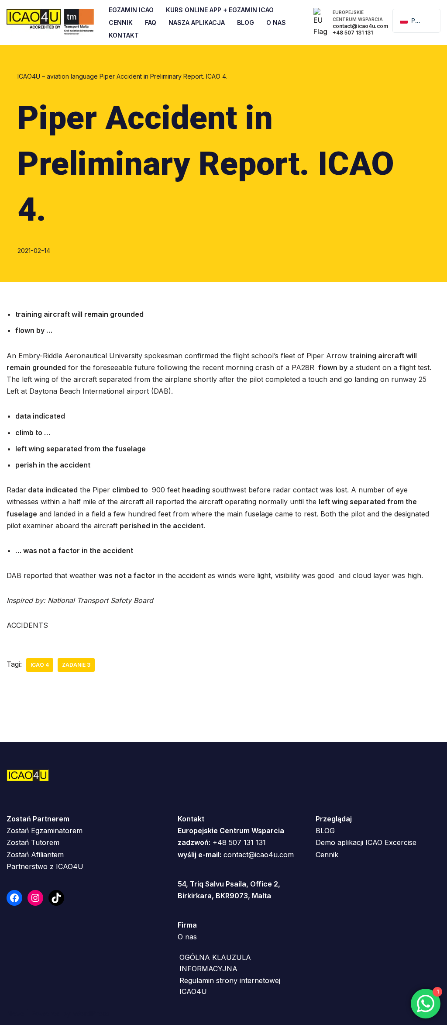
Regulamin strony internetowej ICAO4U (229, 986)
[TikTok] (56, 898)
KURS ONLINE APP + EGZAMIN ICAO (220, 10)
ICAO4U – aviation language (57, 76)
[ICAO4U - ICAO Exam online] (50, 22)
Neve (15, 1013)
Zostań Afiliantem (35, 854)
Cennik (121, 22)
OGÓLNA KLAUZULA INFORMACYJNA (215, 963)
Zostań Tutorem (33, 842)
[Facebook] (14, 898)
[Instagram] (35, 898)
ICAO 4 (40, 664)
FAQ (150, 22)
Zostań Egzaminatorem (45, 830)
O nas (187, 936)
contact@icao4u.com (259, 854)
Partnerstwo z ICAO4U (45, 866)
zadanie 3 (76, 664)
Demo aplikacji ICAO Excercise (366, 842)
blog (245, 22)
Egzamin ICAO (131, 10)
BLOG (325, 830)
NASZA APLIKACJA (196, 22)
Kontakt (124, 35)
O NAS (276, 22)
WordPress (91, 1013)
